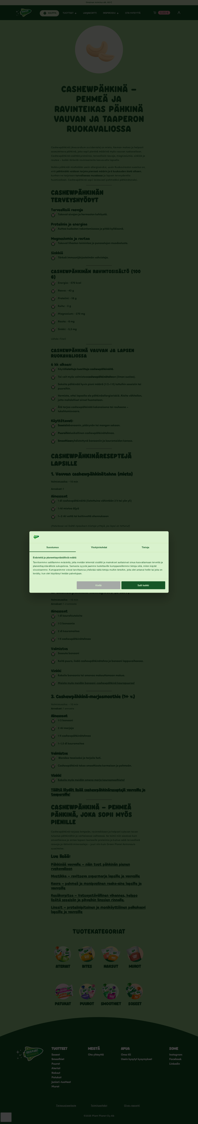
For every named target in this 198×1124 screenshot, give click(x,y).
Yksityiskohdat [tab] (99, 547)
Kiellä (98, 585)
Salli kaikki (143, 585)
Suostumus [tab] (52, 547)
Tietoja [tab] (145, 547)
